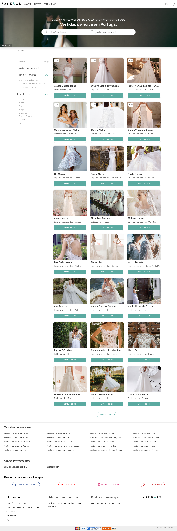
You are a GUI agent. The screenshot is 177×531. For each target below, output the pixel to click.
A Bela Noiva (97, 174)
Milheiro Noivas (136, 218)
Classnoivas (97, 262)
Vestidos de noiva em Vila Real (103, 446)
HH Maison (59, 174)
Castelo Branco (25, 116)
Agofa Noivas (135, 174)
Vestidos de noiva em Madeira (60, 442)
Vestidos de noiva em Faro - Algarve (105, 438)
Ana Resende (61, 306)
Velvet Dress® (135, 262)
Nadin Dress (134, 350)
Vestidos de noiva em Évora (145, 446)
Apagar (46, 62)
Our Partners (11, 516)
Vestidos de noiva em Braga (102, 433)
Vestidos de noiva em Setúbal (16, 438)
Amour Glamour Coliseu (103, 306)
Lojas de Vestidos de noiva (32, 84)
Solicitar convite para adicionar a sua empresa (64, 505)
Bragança (23, 113)
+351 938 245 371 (114, 503)
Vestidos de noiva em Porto (58, 433)
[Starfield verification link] (94, 528)
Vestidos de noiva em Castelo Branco (106, 450)
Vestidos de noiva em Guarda (145, 450)
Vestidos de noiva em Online (102, 442)
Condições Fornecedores (17, 503)
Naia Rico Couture (100, 218)
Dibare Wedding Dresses (140, 130)
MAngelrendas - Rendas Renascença (110, 350)
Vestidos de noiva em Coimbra (17, 442)
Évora (21, 123)
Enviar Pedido (70, 95)
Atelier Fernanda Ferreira (141, 306)
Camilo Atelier (98, 130)
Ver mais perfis (105, 415)
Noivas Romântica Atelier (67, 394)
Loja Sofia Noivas (63, 262)
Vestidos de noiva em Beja (15, 450)
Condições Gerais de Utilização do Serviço (24, 507)
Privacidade (11, 511)
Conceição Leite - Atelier (67, 130)
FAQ (7, 520)
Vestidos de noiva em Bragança (60, 450)
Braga (21, 110)
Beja (20, 106)
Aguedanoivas (61, 218)
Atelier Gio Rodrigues (65, 86)
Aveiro (21, 103)
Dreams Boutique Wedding (105, 86)
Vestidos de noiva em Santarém (146, 438)
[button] (26, 4)
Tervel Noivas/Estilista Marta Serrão (146, 86)
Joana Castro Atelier (138, 394)
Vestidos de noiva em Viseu (144, 442)
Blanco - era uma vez (102, 394)
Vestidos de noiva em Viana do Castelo (63, 446)
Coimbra (22, 120)
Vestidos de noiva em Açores (16, 446)
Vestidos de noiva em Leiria (58, 438)
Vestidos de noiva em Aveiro (145, 433)
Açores (22, 99)
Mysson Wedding (63, 350)
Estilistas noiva (27, 87)
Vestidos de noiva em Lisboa (16, 433)
